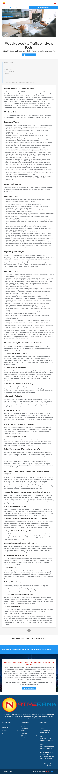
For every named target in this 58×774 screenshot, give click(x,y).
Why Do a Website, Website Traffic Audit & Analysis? (15, 80)
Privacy (46, 764)
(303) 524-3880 (47, 738)
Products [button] (5, 734)
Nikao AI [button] (4, 730)
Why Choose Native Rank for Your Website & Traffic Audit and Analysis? (19, 82)
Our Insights (24, 733)
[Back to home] (7, 3)
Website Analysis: (7, 67)
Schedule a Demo (44, 7)
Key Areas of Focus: (8, 69)
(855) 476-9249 (49, 740)
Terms (51, 764)
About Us (23, 727)
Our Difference (24, 728)
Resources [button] (23, 735)
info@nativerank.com (49, 746)
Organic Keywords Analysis (9, 75)
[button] (55, 3)
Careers (22, 732)
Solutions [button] (5, 727)
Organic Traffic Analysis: (9, 71)
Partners (23, 730)
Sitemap (23, 737)
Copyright (48, 765)
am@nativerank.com (49, 756)
